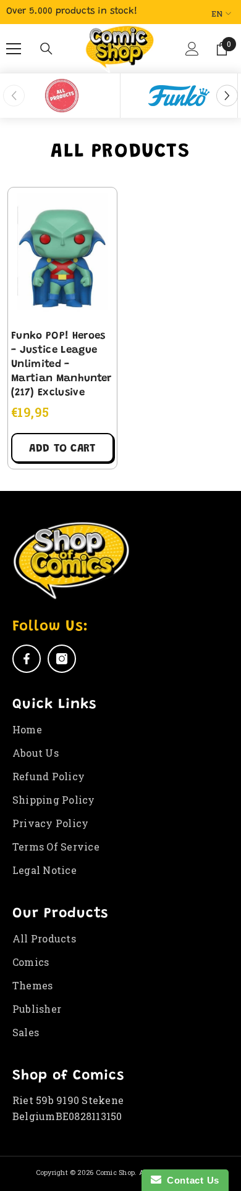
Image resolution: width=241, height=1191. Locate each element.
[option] (61, 95)
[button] (191, 54)
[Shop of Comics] (61, 95)
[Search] (46, 48)
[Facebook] (26, 659)
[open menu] (13, 48)
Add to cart (62, 449)
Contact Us (190, 1180)
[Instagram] (62, 659)
